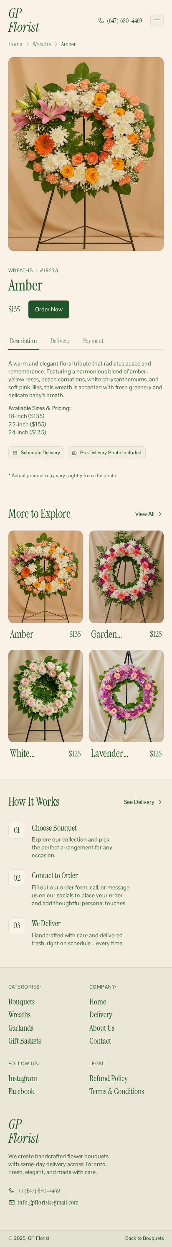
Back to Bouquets (144, 1238)
